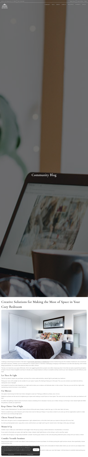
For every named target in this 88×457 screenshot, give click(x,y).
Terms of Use (11, 454)
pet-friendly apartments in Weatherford (38, 361)
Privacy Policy (30, 454)
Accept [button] (36, 449)
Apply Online (72, 1)
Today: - (82, 1)
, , (8, 1)
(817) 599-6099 (21, 1)
